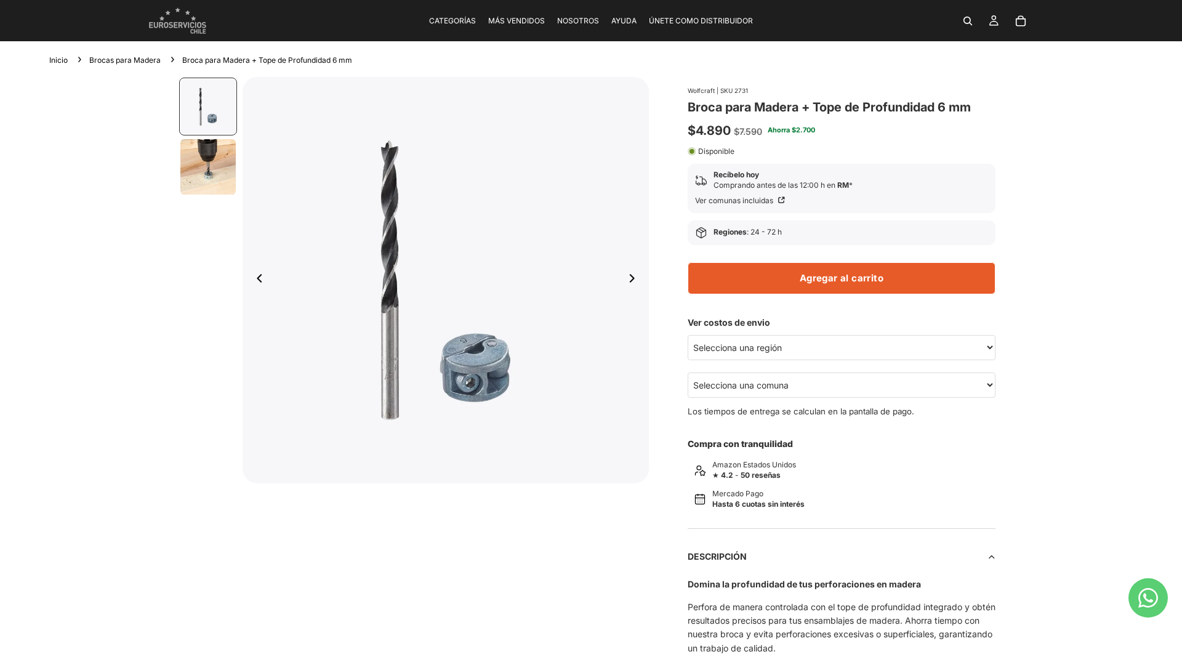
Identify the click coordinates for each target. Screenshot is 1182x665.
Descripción (717, 556)
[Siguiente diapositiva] (635, 280)
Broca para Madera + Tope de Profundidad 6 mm (267, 60)
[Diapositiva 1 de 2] (208, 106)
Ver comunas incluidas (735, 200)
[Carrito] (1020, 20)
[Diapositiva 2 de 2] (208, 167)
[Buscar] (967, 20)
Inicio (58, 60)
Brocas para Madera (125, 60)
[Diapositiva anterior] (256, 280)
